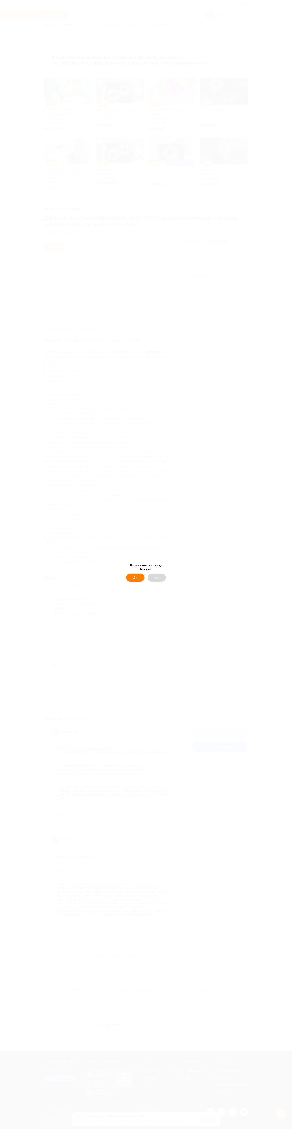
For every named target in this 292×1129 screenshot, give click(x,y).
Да (135, 577)
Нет (156, 577)
